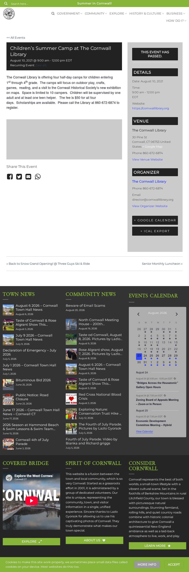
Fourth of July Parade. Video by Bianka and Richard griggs (91, 441)
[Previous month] (138, 314)
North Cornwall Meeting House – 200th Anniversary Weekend (99, 322)
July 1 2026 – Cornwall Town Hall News (29, 367)
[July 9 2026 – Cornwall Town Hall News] (8, 339)
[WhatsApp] (37, 176)
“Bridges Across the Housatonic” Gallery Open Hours (157, 385)
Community (94, 13)
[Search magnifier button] (6, 3)
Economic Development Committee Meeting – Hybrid (154, 423)
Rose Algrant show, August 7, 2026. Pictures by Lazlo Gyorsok (101, 352)
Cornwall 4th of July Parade (32, 442)
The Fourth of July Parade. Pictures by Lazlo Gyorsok (100, 426)
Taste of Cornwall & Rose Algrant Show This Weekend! (36, 322)
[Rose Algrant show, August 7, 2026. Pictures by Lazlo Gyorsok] (71, 354)
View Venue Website (147, 159)
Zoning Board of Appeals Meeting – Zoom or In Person (157, 402)
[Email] (28, 176)
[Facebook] (10, 176)
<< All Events (15, 37)
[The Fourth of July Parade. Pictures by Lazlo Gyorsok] (71, 428)
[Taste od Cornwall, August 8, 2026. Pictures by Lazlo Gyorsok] (71, 339)
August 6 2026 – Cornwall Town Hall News (37, 308)
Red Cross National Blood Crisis (100, 397)
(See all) (41, 65)
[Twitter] (19, 176)
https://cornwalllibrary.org (150, 108)
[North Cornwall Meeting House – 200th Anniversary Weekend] (71, 324)
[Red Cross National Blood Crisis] (71, 398)
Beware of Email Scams (85, 306)
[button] (52, 13)
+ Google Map (152, 146)
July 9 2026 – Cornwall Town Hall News (34, 337)
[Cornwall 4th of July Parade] (8, 444)
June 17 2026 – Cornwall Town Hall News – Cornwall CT (31, 412)
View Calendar (144, 431)
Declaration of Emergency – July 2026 (29, 352)
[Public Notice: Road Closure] (8, 399)
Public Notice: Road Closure (32, 397)
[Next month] (176, 314)
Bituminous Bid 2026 (33, 380)
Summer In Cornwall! (94, 3)
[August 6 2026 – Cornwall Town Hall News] (8, 310)
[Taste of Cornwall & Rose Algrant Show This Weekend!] (8, 324)
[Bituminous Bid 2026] (8, 384)
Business (174, 13)
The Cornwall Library (149, 181)
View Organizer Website (150, 206)
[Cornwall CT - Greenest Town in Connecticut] (15, 13)
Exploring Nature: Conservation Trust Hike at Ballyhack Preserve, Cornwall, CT (101, 411)
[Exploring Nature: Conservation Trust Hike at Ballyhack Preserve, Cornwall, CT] (71, 413)
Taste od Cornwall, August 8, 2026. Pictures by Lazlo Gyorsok (100, 337)
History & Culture (145, 13)
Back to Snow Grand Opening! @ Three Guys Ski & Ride (48, 263)
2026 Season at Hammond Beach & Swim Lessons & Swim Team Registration (31, 427)
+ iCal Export (155, 231)
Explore (116, 13)
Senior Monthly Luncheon (162, 263)
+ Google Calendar (155, 220)
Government (68, 13)
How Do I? (175, 20)
